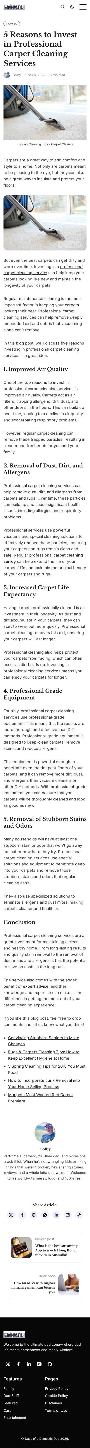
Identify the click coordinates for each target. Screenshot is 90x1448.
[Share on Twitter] (11, 1215)
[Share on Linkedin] (56, 1215)
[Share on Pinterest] (34, 1215)
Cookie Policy (56, 1395)
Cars (7, 1410)
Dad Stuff (11, 1395)
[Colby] (6, 75)
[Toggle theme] (72, 6)
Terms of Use (56, 1410)
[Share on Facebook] (22, 1215)
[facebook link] (18, 1364)
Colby (17, 75)
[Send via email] (68, 1215)
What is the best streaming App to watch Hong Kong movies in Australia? (56, 1250)
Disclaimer (53, 1403)
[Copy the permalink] (79, 1215)
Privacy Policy (56, 1388)
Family (8, 1388)
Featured (10, 1403)
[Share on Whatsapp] (45, 1215)
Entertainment (14, 1417)
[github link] (49, 1364)
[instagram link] (39, 1364)
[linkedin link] (28, 1364)
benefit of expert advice (25, 986)
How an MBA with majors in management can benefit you (33, 1287)
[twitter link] (7, 1364)
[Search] (62, 6)
